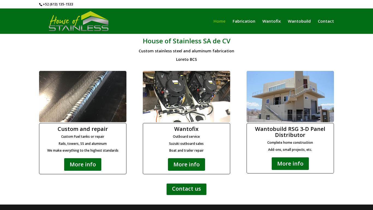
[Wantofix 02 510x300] (186, 120)
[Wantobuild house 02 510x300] (290, 120)
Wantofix (271, 21)
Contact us (186, 188)
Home (220, 21)
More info (83, 164)
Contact (326, 21)
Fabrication (244, 21)
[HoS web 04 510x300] (82, 120)
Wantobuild (299, 21)
